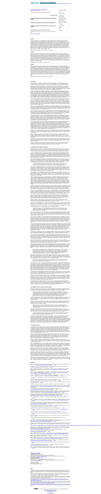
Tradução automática (63, 21)
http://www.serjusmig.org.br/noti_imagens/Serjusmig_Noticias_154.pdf (41, 440)
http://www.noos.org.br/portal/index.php (55, 411)
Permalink (61, 30)
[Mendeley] (59, 27)
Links (51, 367)
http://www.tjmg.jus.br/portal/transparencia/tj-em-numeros (39, 445)
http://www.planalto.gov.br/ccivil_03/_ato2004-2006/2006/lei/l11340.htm (41, 421)
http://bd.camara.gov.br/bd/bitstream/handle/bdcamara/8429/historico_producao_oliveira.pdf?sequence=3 (46, 429)
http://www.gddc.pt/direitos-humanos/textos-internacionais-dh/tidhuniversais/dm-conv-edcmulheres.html (46, 395)
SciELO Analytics (62, 20)
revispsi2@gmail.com (50, 493)
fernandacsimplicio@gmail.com (42, 456)
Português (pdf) (62, 15)
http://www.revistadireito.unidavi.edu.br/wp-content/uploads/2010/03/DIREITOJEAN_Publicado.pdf (48, 438)
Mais (60, 27)
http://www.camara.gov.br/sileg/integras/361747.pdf (38, 431)
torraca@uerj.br (39, 460)
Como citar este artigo (63, 19)
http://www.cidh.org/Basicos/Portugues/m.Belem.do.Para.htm (51, 392)
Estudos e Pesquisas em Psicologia (39, 9)
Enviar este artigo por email (64, 22)
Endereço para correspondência (35, 33)
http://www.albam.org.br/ (64, 409)
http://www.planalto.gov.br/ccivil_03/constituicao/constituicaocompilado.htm (42, 389)
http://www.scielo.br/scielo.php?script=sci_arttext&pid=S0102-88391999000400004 (54, 433)
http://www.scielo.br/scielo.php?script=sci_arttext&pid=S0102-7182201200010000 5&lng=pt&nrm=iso (49, 373)
